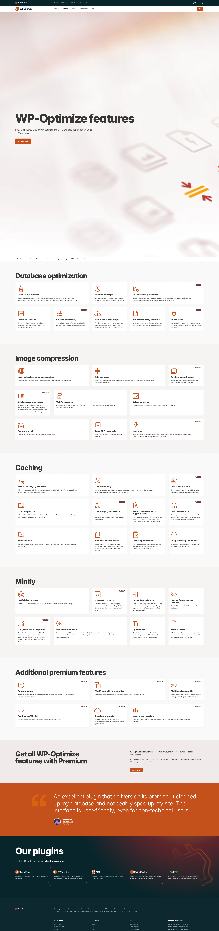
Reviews (73, 8)
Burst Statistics (58, 924)
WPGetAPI (56, 929)
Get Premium (23, 141)
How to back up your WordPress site (178, 924)
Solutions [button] (64, 2)
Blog (87, 2)
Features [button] (65, 8)
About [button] (80, 2)
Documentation (83, 8)
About (93, 924)
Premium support (26, 691)
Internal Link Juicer (59, 926)
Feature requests (134, 929)
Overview (56, 8)
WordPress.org (68, 822)
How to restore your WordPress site (178, 929)
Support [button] (72, 2)
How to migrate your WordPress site (178, 926)
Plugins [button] (56, 2)
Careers (94, 929)
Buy (201, 9)
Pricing (93, 8)
